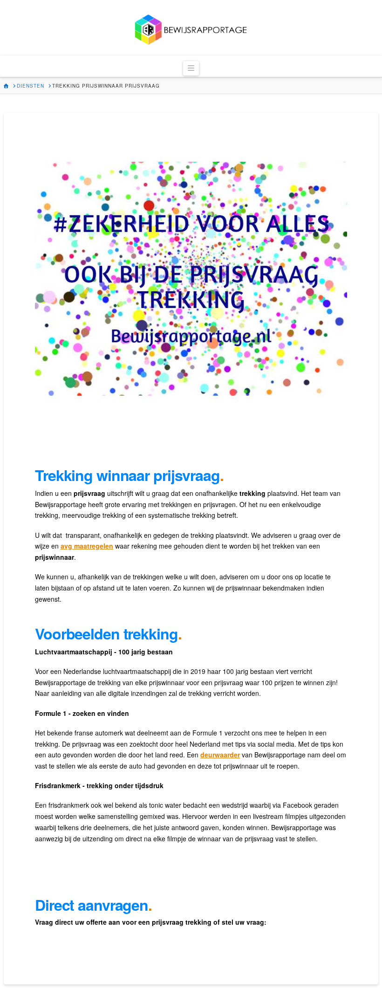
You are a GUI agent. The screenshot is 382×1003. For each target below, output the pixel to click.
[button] (191, 68)
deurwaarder (220, 754)
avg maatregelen (87, 545)
